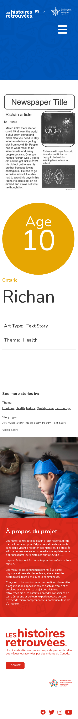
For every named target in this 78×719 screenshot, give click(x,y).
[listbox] (40, 12)
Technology (63, 408)
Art (4, 423)
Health (30, 340)
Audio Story (16, 423)
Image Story (33, 423)
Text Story (37, 326)
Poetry (46, 423)
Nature (30, 408)
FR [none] (37, 11)
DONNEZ (16, 665)
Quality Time (45, 408)
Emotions (8, 408)
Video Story (10, 430)
